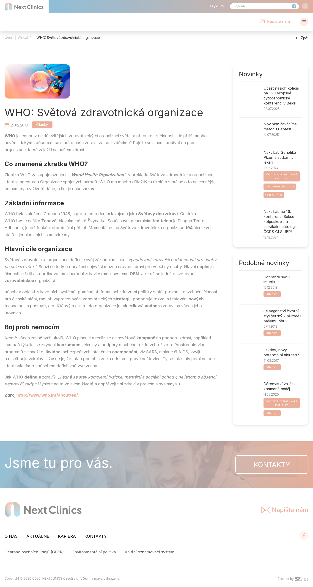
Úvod (9, 38)
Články (42, 124)
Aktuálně (25, 38)
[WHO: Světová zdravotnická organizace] (37, 82)
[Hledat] (294, 6)
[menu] (304, 22)
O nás (11, 536)
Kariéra (67, 536)
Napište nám (278, 21)
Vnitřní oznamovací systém (149, 552)
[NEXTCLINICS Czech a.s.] (24, 7)
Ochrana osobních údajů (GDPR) (34, 552)
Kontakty (271, 465)
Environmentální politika (94, 552)
